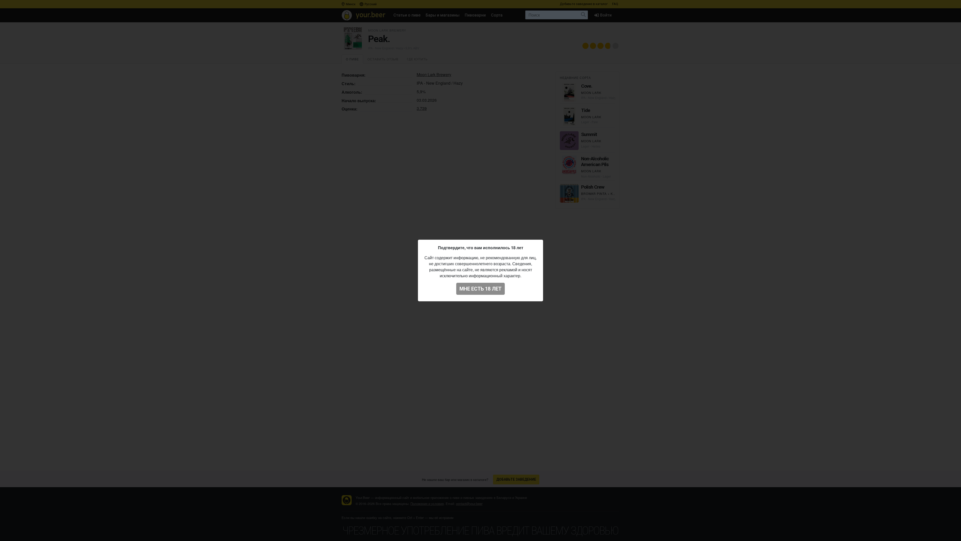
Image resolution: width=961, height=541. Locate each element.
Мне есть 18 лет (480, 289)
